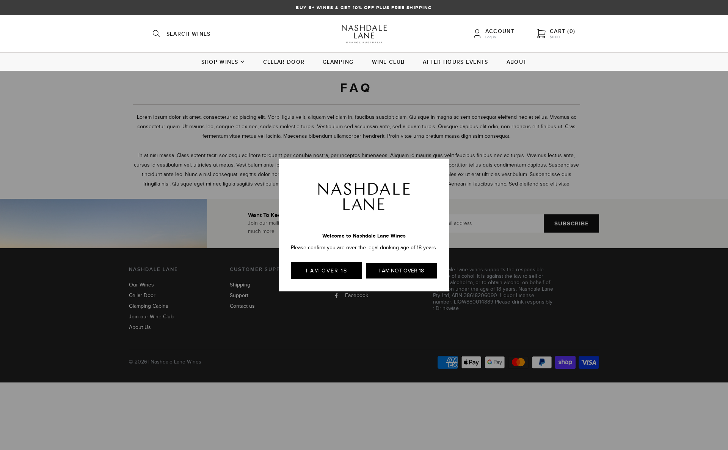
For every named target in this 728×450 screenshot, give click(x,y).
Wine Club (388, 62)
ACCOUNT (500, 31)
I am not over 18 (401, 270)
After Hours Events (455, 62)
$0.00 (555, 37)
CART (562, 31)
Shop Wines (219, 62)
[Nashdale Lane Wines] (364, 35)
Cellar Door (283, 62)
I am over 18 (326, 270)
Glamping (338, 62)
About (517, 62)
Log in (490, 37)
